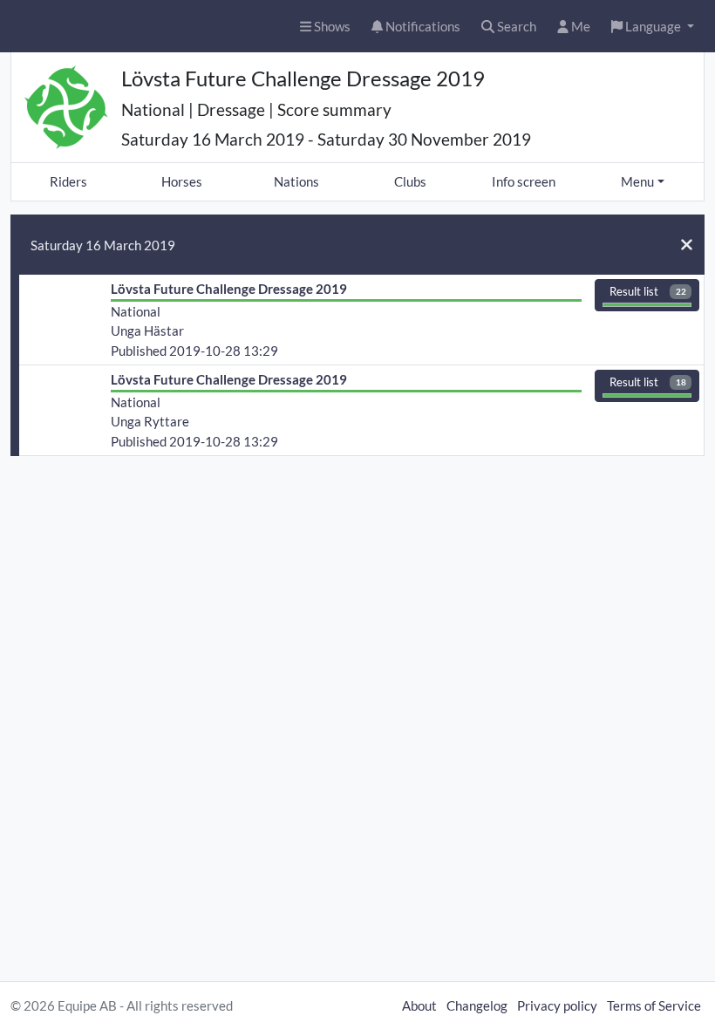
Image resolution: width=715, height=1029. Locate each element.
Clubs (410, 181)
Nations (296, 181)
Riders (68, 181)
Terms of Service (654, 1005)
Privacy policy (557, 1005)
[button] (653, 27)
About (419, 1005)
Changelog (476, 1005)
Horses (181, 181)
